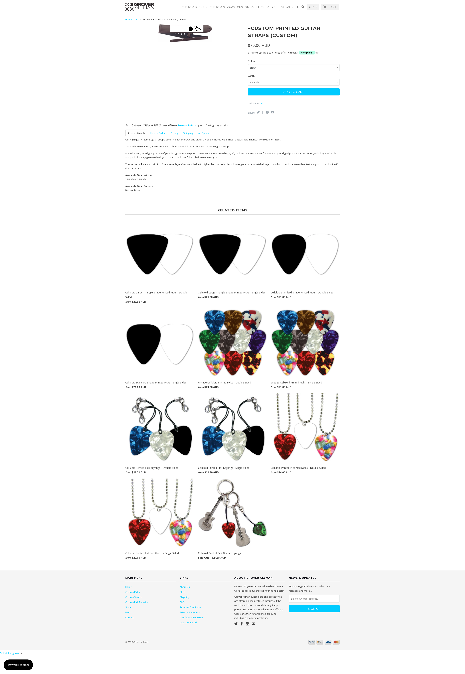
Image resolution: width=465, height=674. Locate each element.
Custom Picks (194, 7)
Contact (129, 617)
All (137, 19)
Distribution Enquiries (191, 617)
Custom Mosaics (250, 7)
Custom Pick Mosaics (136, 602)
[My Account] (297, 7)
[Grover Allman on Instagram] (247, 623)
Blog (127, 612)
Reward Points (186, 125)
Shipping (188, 133)
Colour (252, 61)
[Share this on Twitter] (258, 112)
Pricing (174, 133)
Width (251, 76)
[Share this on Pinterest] (267, 112)
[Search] (303, 7)
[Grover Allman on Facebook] (241, 623)
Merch (272, 7)
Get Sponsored (188, 622)
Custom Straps (222, 7)
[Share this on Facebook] (262, 112)
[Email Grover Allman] (253, 623)
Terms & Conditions (190, 607)
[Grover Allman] (150, 7)
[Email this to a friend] (272, 112)
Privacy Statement (190, 612)
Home (128, 587)
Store (287, 7)
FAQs (182, 602)
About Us (185, 587)
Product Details (136, 133)
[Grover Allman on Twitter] (236, 623)
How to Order (157, 133)
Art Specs (203, 133)
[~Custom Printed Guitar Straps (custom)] (184, 33)
